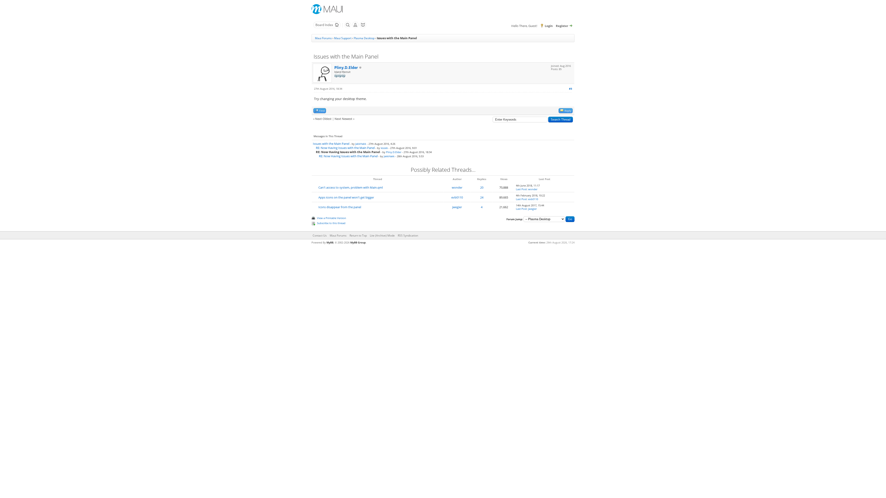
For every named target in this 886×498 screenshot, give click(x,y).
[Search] (347, 27)
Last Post (521, 189)
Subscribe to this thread (331, 223)
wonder (457, 187)
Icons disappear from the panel (339, 207)
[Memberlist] (355, 27)
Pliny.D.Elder (346, 67)
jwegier (457, 207)
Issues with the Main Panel (331, 144)
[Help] (362, 27)
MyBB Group (358, 242)
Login (549, 26)
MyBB (329, 242)
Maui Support (342, 38)
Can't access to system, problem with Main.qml (350, 187)
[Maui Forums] (327, 27)
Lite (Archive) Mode (382, 235)
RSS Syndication (408, 235)
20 (481, 187)
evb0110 (457, 197)
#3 (570, 88)
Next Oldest (323, 119)
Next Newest (343, 119)
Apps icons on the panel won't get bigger (346, 197)
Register (562, 26)
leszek (384, 148)
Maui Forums (323, 38)
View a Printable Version (331, 218)
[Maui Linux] (327, 9)
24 (481, 197)
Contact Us (320, 235)
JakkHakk (360, 143)
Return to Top (358, 235)
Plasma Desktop (364, 38)
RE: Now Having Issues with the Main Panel (345, 148)
